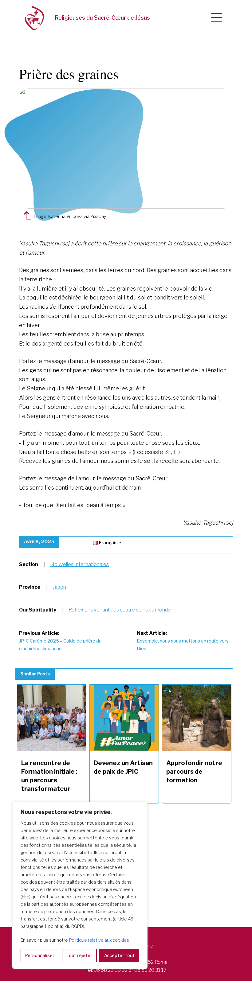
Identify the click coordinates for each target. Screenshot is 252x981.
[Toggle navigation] (216, 17)
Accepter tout (119, 955)
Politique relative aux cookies (99, 940)
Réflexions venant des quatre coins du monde (120, 610)
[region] (80, 885)
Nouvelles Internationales (79, 564)
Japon (59, 587)
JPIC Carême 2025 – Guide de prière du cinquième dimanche (60, 641)
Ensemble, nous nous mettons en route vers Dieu (183, 641)
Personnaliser (39, 955)
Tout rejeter (79, 955)
